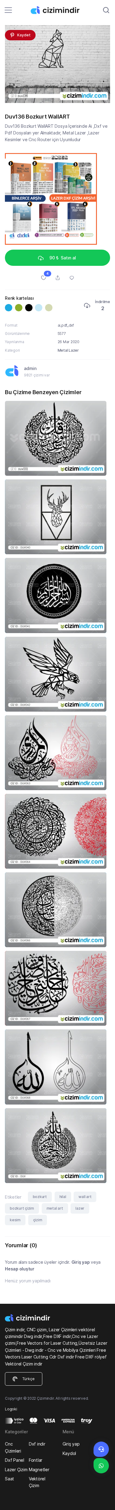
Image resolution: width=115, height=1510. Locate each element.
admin (30, 368)
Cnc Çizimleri (13, 1447)
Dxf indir (37, 1443)
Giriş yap (80, 1262)
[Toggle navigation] (8, 10)
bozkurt (40, 1196)
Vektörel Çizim (37, 1482)
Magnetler (39, 1469)
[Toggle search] (106, 10)
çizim (37, 1220)
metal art (55, 1208)
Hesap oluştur (19, 1268)
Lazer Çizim (16, 1469)
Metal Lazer (68, 350)
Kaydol (69, 1453)
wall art (85, 1196)
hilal (62, 1196)
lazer (79, 1208)
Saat (9, 1478)
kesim (15, 1220)
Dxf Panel (14, 1460)
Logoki (11, 1409)
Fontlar (35, 1460)
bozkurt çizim (22, 1208)
